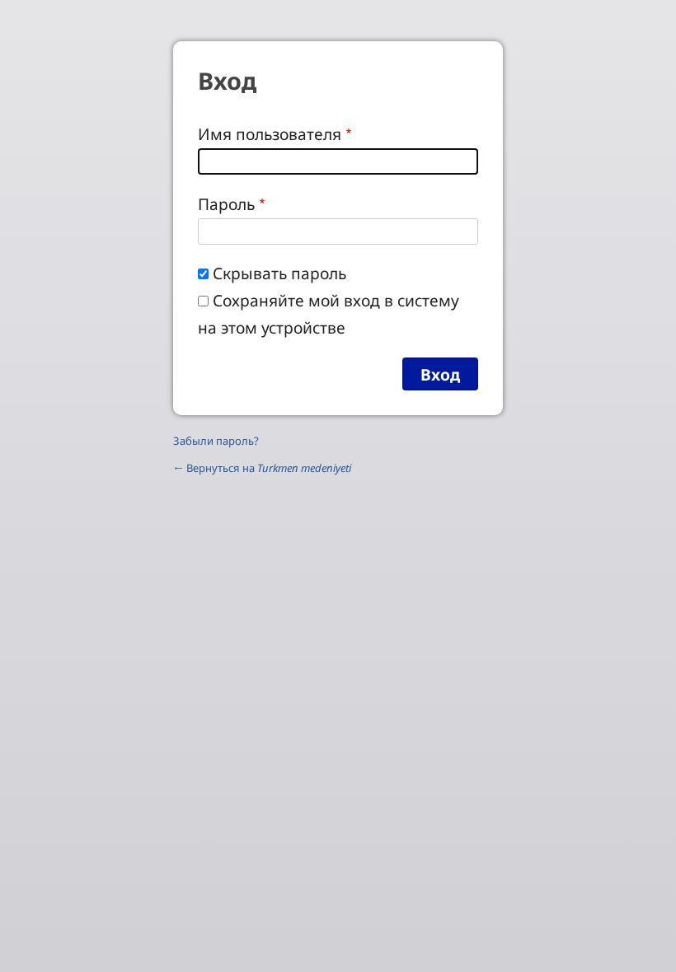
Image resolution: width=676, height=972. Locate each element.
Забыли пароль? (216, 440)
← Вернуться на (262, 467)
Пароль (226, 204)
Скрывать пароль (279, 273)
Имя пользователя (269, 134)
